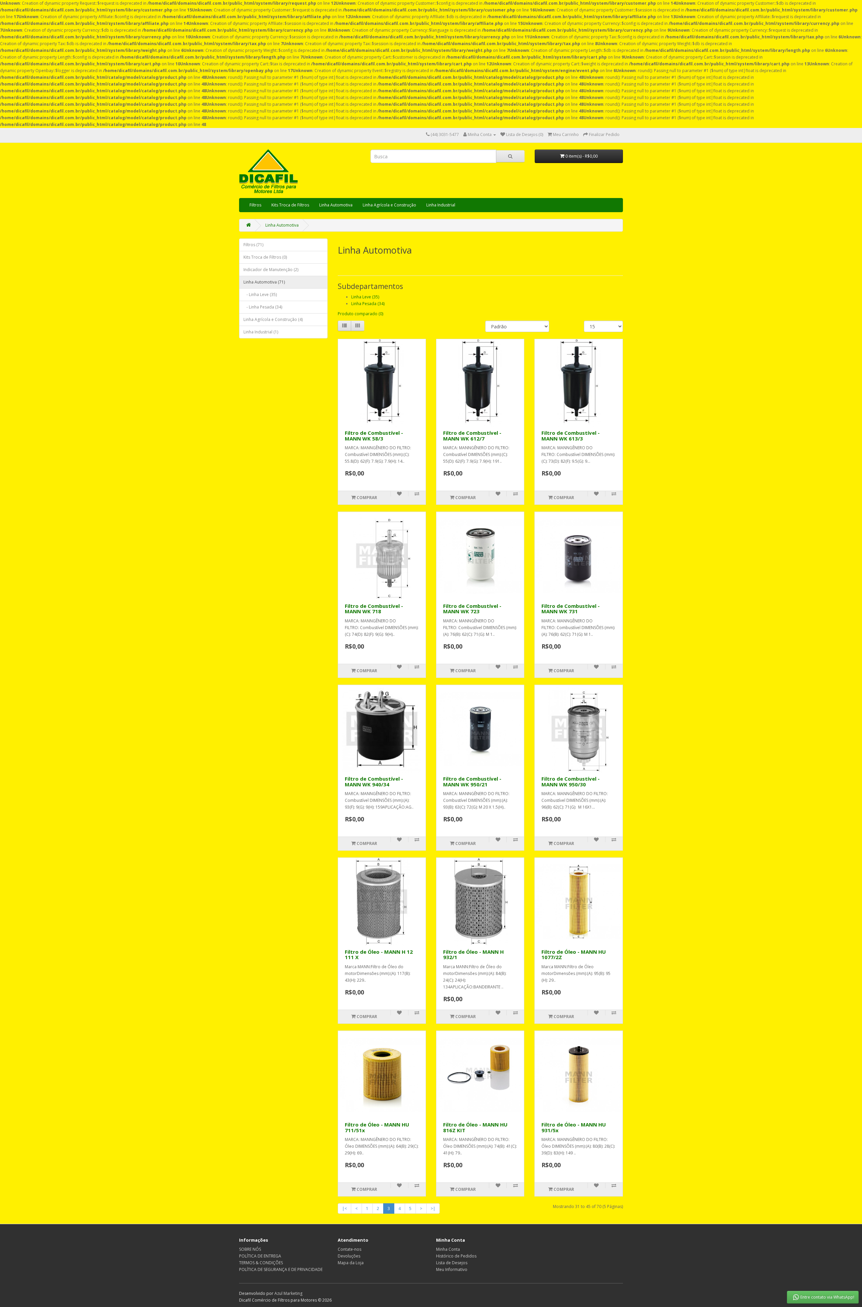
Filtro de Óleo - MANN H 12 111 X (379, 954)
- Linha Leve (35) (260, 294)
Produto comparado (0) (360, 314)
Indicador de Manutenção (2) (270, 269)
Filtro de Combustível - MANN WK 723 (472, 608)
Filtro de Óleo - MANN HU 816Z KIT (475, 1127)
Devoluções (349, 1256)
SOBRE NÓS (250, 1249)
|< (344, 1208)
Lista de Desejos (451, 1263)
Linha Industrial (440, 205)
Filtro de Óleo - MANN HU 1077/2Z (573, 954)
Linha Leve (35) (365, 297)
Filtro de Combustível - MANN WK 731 (570, 608)
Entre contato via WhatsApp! (827, 1297)
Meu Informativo (451, 1269)
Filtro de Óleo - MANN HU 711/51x (377, 1127)
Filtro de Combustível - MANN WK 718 (374, 608)
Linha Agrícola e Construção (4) (273, 319)
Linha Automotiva (336, 205)
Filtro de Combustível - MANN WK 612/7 (472, 435)
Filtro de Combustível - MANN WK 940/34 (374, 781)
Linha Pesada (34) (368, 303)
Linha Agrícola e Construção (389, 205)
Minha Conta (448, 1249)
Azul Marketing (288, 1293)
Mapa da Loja (351, 1263)
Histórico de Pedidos (456, 1256)
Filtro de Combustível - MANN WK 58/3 (374, 435)
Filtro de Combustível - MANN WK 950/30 (570, 781)
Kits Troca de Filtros (290, 205)
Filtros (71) (253, 245)
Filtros (255, 205)
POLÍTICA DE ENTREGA (260, 1256)
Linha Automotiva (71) (264, 282)
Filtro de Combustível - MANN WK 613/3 (570, 435)
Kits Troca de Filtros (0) (265, 257)
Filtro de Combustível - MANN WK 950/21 (472, 781)
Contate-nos (349, 1249)
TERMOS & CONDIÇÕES (261, 1263)
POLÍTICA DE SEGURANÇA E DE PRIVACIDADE (281, 1269)
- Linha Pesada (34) (262, 307)
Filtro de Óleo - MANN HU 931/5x (573, 1127)
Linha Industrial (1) (260, 332)
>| (433, 1208)
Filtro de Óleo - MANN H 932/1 (473, 954)
